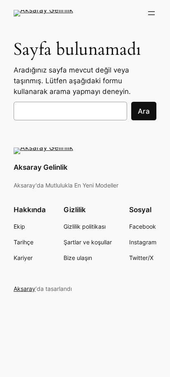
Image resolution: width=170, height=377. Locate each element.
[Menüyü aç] (151, 13)
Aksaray (24, 288)
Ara (144, 111)
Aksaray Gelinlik (41, 167)
